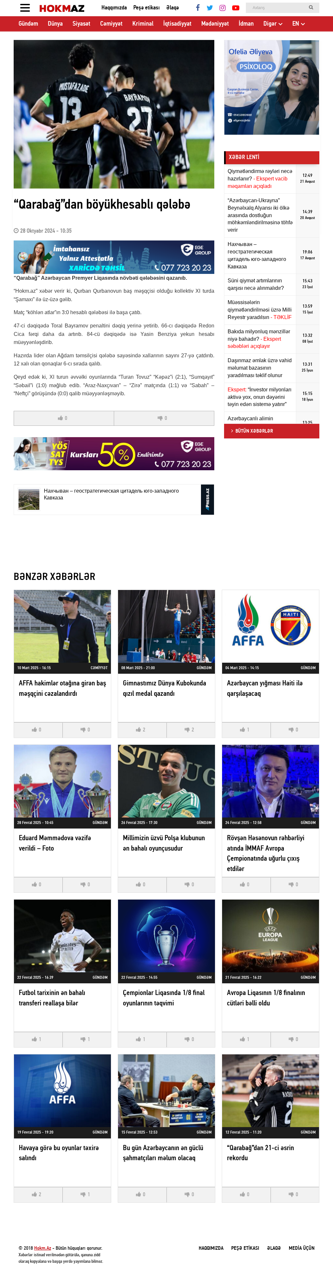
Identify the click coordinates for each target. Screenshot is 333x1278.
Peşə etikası (146, 8)
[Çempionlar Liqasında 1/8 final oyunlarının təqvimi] (166, 936)
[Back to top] (315, 1260)
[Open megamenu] (25, 8)
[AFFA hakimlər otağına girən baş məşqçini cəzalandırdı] (62, 626)
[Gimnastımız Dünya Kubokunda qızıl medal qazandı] (166, 626)
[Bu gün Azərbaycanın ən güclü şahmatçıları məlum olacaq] (166, 1090)
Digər (270, 24)
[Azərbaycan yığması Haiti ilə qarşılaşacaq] (270, 626)
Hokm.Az (42, 1248)
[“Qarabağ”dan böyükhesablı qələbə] (114, 114)
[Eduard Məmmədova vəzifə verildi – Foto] (62, 781)
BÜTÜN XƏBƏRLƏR (254, 431)
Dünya (55, 24)
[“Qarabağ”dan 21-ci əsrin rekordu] (270, 1090)
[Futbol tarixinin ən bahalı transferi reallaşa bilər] (62, 936)
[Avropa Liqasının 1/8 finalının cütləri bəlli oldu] (270, 936)
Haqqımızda (114, 8)
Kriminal (142, 24)
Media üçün (301, 1248)
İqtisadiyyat (177, 24)
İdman (246, 24)
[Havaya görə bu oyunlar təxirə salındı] (62, 1090)
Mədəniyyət (215, 24)
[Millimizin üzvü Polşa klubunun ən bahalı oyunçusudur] (166, 781)
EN (295, 24)
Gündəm (28, 24)
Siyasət (81, 24)
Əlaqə (172, 8)
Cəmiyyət (111, 24)
